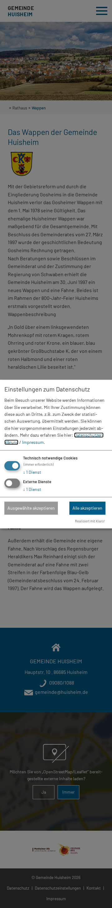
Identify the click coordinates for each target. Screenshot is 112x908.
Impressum (33, 442)
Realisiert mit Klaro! (90, 521)
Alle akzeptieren (87, 508)
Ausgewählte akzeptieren (31, 508)
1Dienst (32, 472)
